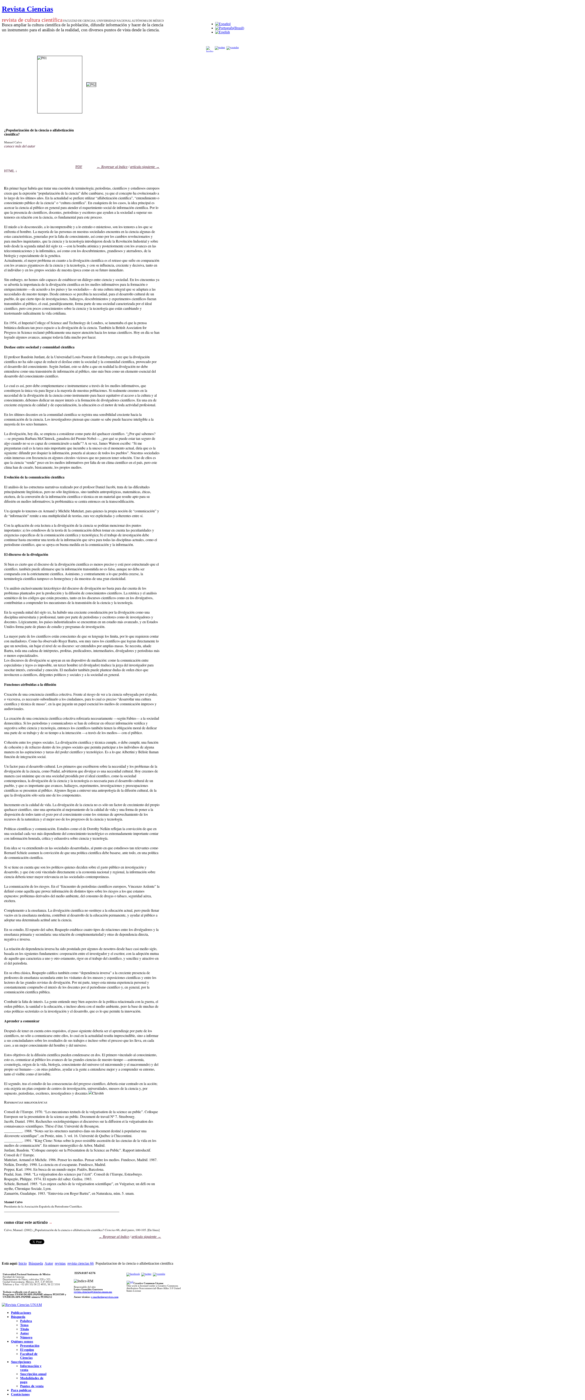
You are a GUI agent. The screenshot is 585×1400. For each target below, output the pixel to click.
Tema (24, 1325)
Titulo (24, 1329)
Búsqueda (36, 1263)
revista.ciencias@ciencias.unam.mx (93, 1292)
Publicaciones (21, 1313)
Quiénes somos (22, 1341)
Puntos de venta (32, 1386)
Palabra (26, 1321)
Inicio (23, 1263)
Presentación (29, 1345)
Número (26, 1337)
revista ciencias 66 (80, 1263)
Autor (49, 1263)
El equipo (27, 1350)
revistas (60, 1263)
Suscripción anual (33, 1374)
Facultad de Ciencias (28, 1356)
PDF (78, 167)
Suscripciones (21, 1362)
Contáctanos (20, 1394)
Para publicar (21, 1390)
